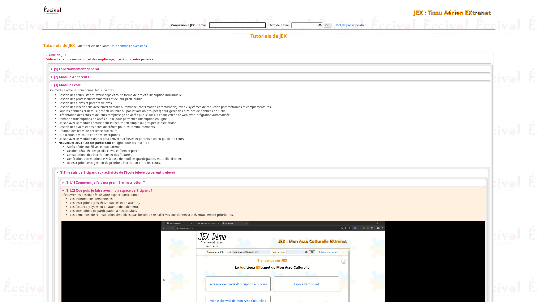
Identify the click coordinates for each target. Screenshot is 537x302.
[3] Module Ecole (67, 85)
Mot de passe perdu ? (351, 25)
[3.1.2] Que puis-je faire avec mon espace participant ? (108, 190)
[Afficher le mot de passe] (320, 24)
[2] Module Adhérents (71, 77)
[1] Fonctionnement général (76, 69)
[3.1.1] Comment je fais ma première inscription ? (105, 182)
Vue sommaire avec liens (129, 46)
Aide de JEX (57, 55)
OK (327, 25)
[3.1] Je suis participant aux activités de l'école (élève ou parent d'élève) (117, 172)
